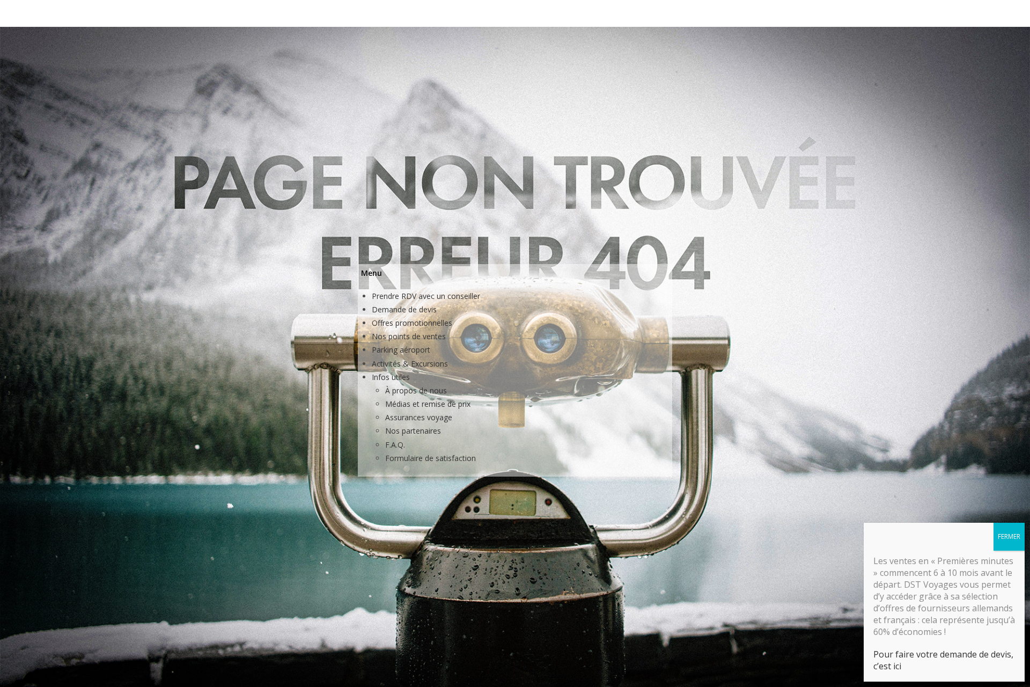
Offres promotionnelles (412, 323)
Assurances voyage (418, 417)
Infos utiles (391, 377)
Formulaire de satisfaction (430, 458)
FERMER (1009, 536)
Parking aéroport (401, 350)
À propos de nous (416, 390)
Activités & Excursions (410, 364)
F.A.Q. (395, 445)
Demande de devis (404, 309)
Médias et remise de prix (427, 404)
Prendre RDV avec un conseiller (426, 296)
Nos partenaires (413, 431)
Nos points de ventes (409, 336)
